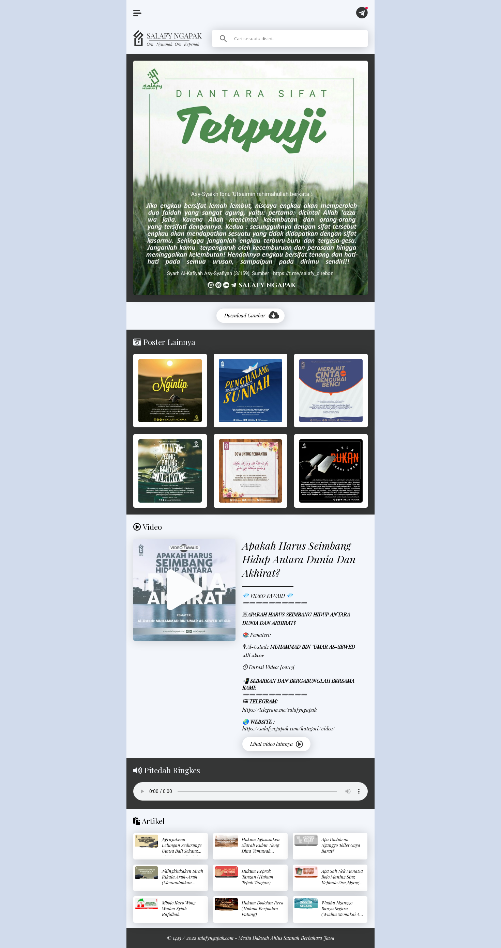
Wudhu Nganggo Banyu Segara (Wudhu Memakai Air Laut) (342, 911)
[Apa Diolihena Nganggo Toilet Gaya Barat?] (306, 840)
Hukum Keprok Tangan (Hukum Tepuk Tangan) (257, 876)
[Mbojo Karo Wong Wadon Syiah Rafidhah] (146, 903)
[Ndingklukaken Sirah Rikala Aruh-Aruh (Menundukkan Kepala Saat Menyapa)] (146, 872)
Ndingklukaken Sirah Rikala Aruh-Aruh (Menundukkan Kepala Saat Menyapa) (182, 882)
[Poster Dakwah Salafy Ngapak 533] (331, 471)
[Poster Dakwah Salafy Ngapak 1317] (331, 390)
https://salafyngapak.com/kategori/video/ (288, 728)
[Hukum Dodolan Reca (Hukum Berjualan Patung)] (226, 904)
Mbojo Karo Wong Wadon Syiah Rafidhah (179, 908)
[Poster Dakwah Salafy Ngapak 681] (250, 471)
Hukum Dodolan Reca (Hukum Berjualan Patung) (263, 908)
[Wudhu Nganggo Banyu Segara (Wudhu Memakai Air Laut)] (306, 903)
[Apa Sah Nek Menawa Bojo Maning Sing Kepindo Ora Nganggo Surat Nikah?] (306, 872)
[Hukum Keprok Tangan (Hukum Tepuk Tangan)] (226, 872)
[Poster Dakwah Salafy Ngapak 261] (170, 471)
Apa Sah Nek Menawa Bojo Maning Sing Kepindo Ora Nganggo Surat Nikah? (342, 879)
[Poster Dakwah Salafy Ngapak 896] (250, 390)
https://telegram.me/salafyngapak (279, 709)
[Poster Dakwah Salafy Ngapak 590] (170, 390)
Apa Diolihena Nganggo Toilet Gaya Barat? (340, 845)
